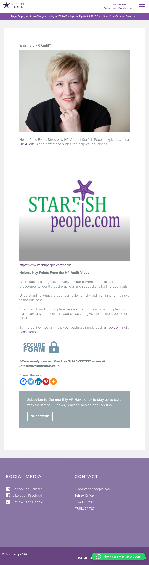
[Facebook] (23, 381)
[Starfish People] (14, 5)
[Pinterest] (45, 381)
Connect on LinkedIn (27, 489)
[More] (53, 381)
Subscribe (40, 416)
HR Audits (27, 144)
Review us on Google (28, 502)
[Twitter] (30, 381)
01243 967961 (118, 6)
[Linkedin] (38, 381)
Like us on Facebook (28, 496)
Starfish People (13, 554)
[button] (118, 556)
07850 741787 (84, 509)
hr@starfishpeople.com (94, 489)
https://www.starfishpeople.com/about (45, 265)
